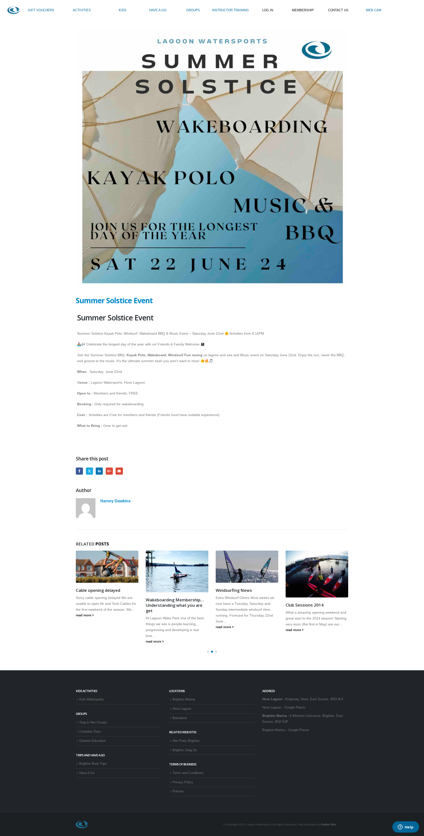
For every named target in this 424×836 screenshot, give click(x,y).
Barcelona (179, 718)
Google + (109, 471)
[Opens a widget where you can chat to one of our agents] (405, 827)
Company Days (90, 731)
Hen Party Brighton (185, 741)
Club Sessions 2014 (305, 605)
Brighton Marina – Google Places (285, 730)
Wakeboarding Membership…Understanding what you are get (175, 605)
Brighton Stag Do (184, 750)
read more (84, 615)
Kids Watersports (91, 699)
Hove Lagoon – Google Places (283, 707)
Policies (178, 791)
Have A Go (86, 773)
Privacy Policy (182, 782)
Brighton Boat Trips (93, 763)
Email (119, 471)
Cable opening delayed (98, 590)
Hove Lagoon (181, 708)
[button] (208, 651)
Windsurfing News (234, 590)
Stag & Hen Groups (93, 722)
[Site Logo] (13, 10)
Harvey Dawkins (115, 501)
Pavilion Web (328, 824)
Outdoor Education (92, 741)
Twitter (89, 471)
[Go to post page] (107, 567)
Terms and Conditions (187, 773)
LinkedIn (99, 471)
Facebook (79, 471)
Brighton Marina (183, 699)
